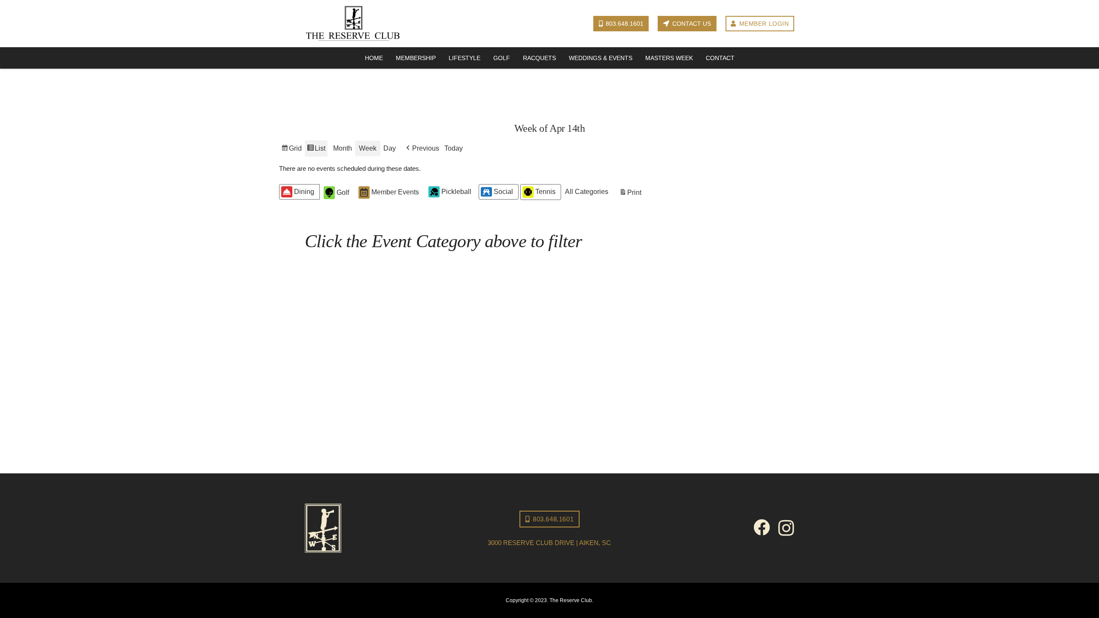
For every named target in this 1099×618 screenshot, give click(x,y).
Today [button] (453, 148)
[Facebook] (761, 527)
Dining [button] (304, 191)
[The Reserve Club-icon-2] (380, 528)
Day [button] (389, 148)
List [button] (316, 151)
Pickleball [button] (456, 191)
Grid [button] (291, 151)
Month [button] (342, 148)
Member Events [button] (395, 192)
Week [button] (367, 148)
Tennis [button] (545, 191)
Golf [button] (343, 192)
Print (630, 195)
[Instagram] (786, 528)
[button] (421, 148)
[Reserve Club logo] (353, 24)
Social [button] (503, 191)
